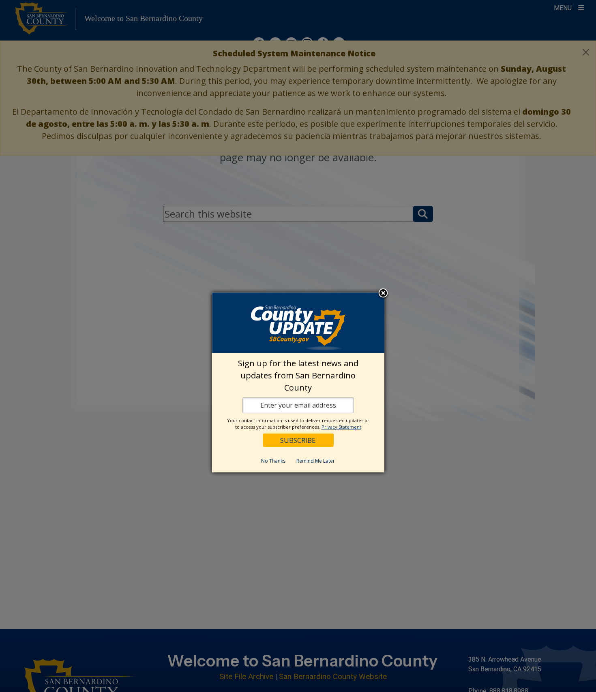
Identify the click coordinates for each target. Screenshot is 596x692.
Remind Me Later (315, 460)
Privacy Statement (341, 427)
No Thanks (273, 460)
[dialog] (298, 382)
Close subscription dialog (383, 294)
